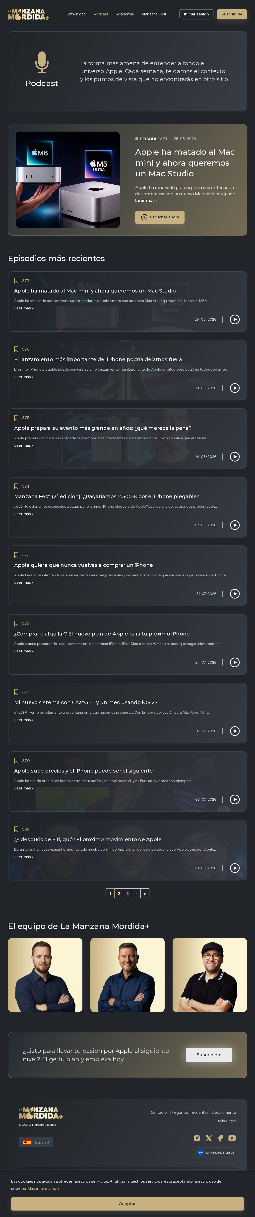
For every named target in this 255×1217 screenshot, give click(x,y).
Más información (43, 1188)
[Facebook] (220, 1138)
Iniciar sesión (196, 14)
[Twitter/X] (209, 1138)
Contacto (159, 1112)
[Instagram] (197, 1138)
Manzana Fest (154, 14)
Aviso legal (227, 1121)
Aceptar (127, 1203)
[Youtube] (232, 1138)
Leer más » (146, 200)
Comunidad (75, 14)
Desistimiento (224, 1112)
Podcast (101, 14)
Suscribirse (232, 14)
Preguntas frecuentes (189, 1112)
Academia (125, 14)
